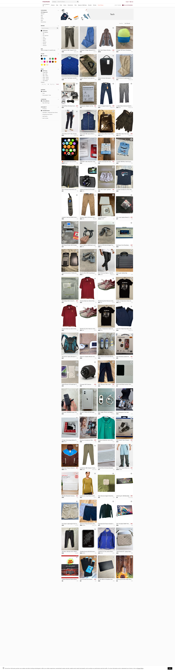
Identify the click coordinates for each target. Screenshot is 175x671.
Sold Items (45, 116)
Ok (170, 668)
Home (65, 5)
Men (57, 5)
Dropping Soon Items (47, 114)
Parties (94, 5)
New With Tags (46, 102)
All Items (45, 91)
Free (44, 93)
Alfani (44, 40)
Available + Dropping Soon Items (50, 112)
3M (43, 34)
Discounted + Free (47, 95)
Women (53, 5)
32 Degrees (45, 32)
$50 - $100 (45, 75)
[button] (54, 1)
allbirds (44, 42)
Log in (127, 1)
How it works (118, 5)
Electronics (70, 5)
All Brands (45, 30)
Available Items (46, 110)
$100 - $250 (46, 77)
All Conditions (46, 101)
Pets (76, 5)
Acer (44, 37)
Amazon (44, 45)
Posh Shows (100, 5)
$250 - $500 (46, 79)
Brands (89, 5)
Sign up (131, 1)
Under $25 (45, 72)
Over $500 (45, 80)
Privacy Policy (140, 668)
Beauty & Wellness (82, 5)
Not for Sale (45, 118)
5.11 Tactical (45, 35)
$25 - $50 (45, 74)
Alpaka (44, 43)
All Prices (45, 70)
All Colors (45, 55)
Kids (61, 5)
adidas (44, 38)
